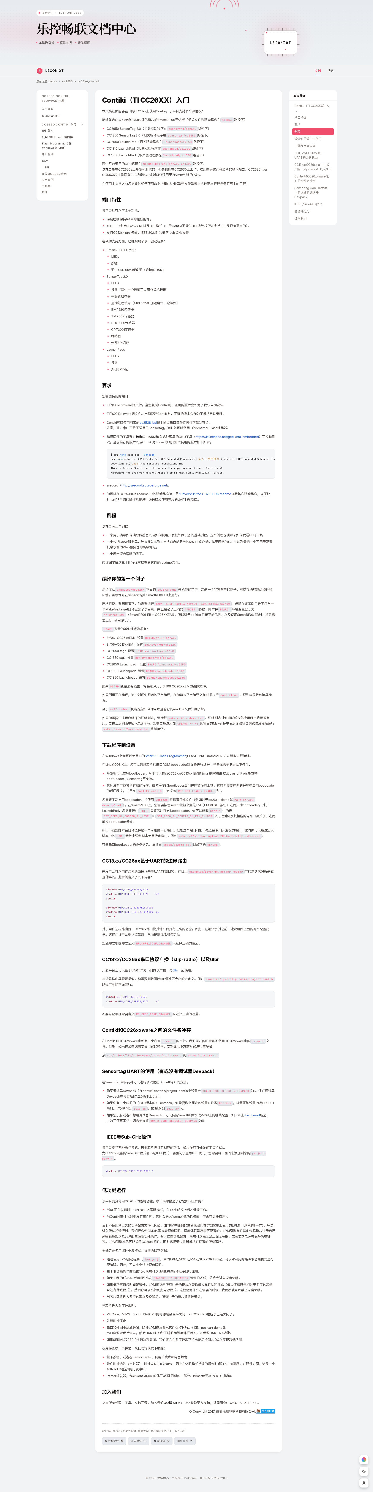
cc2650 (67, 81)
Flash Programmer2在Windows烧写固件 (56, 145)
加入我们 (300, 218)
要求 (297, 124)
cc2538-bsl (148, 422)
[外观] (364, 1471)
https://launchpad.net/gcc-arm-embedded (227, 437)
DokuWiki (190, 1478)
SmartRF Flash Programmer (165, 756)
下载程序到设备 (305, 146)
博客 (331, 70)
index (53, 81)
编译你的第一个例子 (308, 139)
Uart (45, 161)
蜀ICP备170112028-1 (214, 1478)
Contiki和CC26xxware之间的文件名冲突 (311, 178)
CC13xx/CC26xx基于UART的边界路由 (309, 155)
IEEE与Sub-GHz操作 (308, 204)
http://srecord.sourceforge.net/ (145, 485)
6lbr (175, 970)
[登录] (364, 1483)
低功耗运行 (302, 211)
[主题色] (364, 1459)
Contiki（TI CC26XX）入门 (311, 108)
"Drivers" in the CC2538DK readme (205, 494)
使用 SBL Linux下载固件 (57, 137)
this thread (252, 1115)
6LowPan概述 (51, 116)
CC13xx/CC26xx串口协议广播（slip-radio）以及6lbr (313, 167)
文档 (318, 70)
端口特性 (300, 117)
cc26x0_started (88, 81)
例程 (297, 131)
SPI (47, 167)
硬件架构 (47, 130)
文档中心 (163, 1478)
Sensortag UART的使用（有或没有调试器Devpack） (310, 192)
